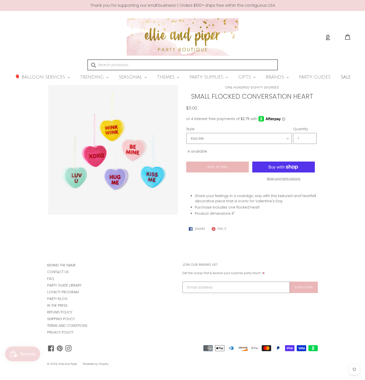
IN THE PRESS (57, 305)
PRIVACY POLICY (60, 332)
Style (190, 129)
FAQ (50, 278)
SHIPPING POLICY (61, 318)
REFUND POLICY (59, 312)
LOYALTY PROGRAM (63, 292)
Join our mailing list (200, 265)
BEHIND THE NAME (61, 265)
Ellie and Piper (68, 364)
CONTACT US (58, 271)
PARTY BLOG (57, 298)
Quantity (300, 129)
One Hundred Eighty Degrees (252, 87)
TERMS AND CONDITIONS (67, 325)
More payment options (283, 178)
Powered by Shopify (96, 364)
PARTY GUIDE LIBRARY (64, 285)
